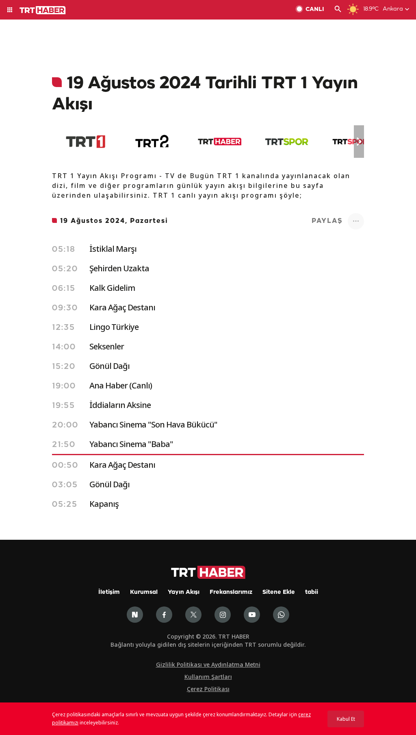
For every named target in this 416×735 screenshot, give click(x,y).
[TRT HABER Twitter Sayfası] (193, 614)
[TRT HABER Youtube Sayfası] (252, 614)
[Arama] (338, 10)
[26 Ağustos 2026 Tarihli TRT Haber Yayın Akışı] (219, 141)
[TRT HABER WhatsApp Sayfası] (281, 614)
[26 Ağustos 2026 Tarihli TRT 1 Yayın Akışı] (85, 141)
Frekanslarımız (231, 592)
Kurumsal (144, 592)
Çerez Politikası (208, 689)
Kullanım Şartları (208, 676)
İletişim (109, 592)
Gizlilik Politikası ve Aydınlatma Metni (208, 664)
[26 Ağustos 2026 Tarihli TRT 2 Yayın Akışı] (152, 141)
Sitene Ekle (278, 592)
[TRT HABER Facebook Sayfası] (164, 614)
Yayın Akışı (183, 592)
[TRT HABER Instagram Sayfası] (222, 614)
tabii (311, 592)
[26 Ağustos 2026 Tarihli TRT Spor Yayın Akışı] (286, 141)
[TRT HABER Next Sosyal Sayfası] (135, 614)
